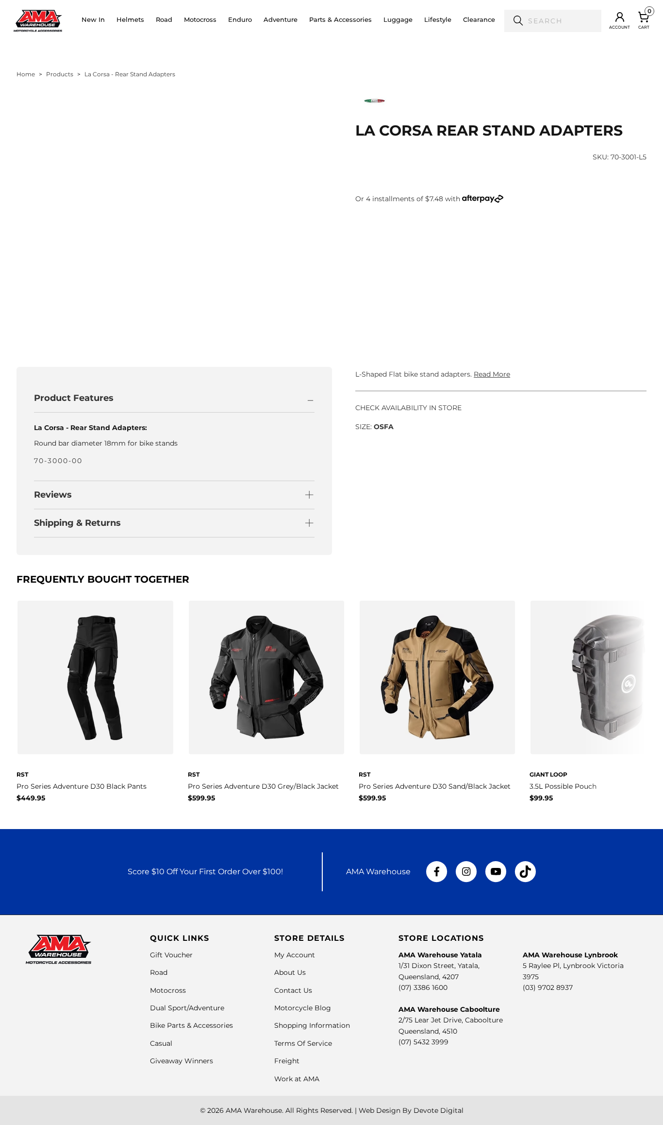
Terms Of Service (303, 1043)
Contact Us (293, 990)
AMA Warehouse (254, 1110)
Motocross (168, 990)
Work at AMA (296, 1078)
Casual (161, 1043)
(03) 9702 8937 (548, 987)
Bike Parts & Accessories (191, 1025)
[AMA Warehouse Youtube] (496, 872)
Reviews (53, 494)
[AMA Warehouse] (38, 21)
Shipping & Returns (77, 523)
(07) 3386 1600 (423, 987)
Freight (286, 1060)
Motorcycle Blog (302, 1008)
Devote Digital (439, 1110)
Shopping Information (312, 1025)
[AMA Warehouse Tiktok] (525, 872)
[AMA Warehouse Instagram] (466, 872)
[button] (130, 21)
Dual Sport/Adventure (187, 1008)
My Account (294, 955)
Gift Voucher (171, 955)
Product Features (74, 398)
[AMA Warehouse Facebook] (437, 872)
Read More (492, 374)
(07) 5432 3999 (423, 1042)
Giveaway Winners (181, 1060)
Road (158, 972)
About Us (290, 972)
